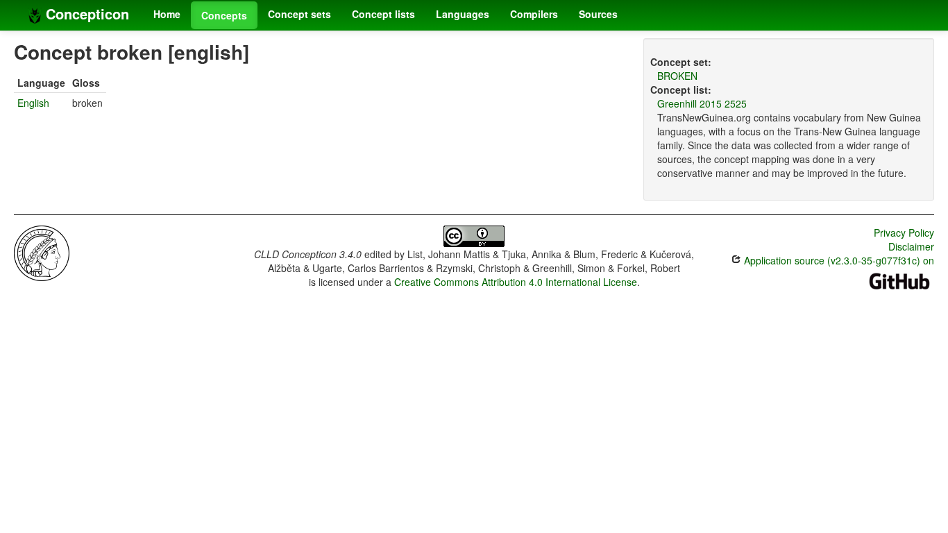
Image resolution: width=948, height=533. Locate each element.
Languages (462, 14)
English (33, 103)
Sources (598, 14)
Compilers (534, 14)
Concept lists (383, 14)
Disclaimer (911, 246)
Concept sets (299, 14)
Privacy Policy (904, 232)
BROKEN (677, 76)
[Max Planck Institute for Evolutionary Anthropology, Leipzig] (41, 252)
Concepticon (85, 13)
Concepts (224, 15)
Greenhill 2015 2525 (702, 103)
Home (166, 14)
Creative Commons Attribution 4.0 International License (515, 282)
